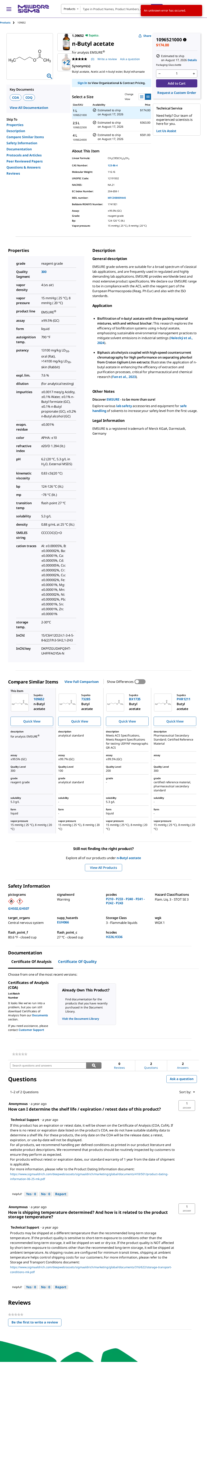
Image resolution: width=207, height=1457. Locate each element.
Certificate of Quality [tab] (77, 961)
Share (147, 36)
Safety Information (21, 143)
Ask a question (130, 59)
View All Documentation (29, 108)
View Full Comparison (81, 682)
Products (5, 22)
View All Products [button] (103, 867)
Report (60, 1194)
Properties (14, 125)
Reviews (13, 173)
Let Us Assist (166, 131)
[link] (19, 1054)
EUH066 (63, 922)
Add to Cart (176, 83)
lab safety (124, 406)
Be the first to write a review (36, 1323)
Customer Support (31, 1030)
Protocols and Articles (24, 155)
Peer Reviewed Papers (24, 161)
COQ (29, 97)
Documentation (19, 149)
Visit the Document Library (80, 1019)
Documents (40, 1015)
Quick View (31, 721)
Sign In (82, 83)
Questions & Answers (23, 167)
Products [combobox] (69, 9)
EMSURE (113, 399)
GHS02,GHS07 (18, 908)
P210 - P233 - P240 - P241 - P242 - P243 (125, 901)
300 (44, 272)
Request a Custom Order (176, 93)
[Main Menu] (8, 9)
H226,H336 (114, 937)
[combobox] (112, 9)
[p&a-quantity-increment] (194, 73)
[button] (187, 1105)
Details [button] (192, 60)
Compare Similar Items (25, 137)
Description (15, 131)
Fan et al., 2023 (124, 377)
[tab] (8, 22)
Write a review (107, 59)
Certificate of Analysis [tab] (31, 961)
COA (15, 97)
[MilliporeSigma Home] (33, 9)
